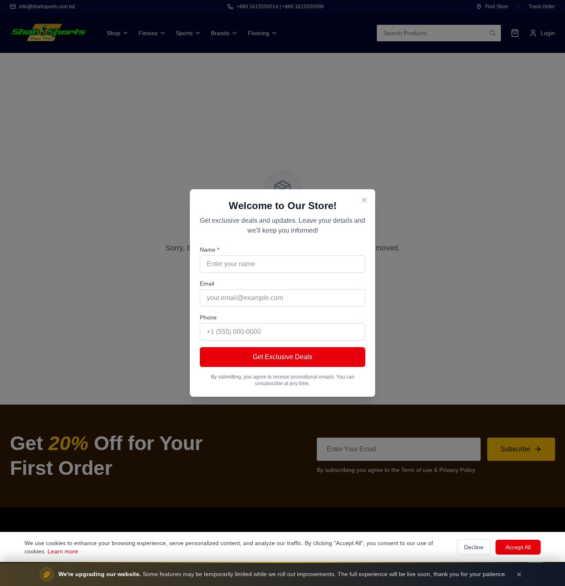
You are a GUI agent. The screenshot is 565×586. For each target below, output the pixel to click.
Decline (474, 547)
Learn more (63, 551)
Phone (208, 317)
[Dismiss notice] (519, 574)
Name (209, 249)
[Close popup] (364, 200)
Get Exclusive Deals (282, 356)
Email (207, 283)
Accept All (518, 547)
